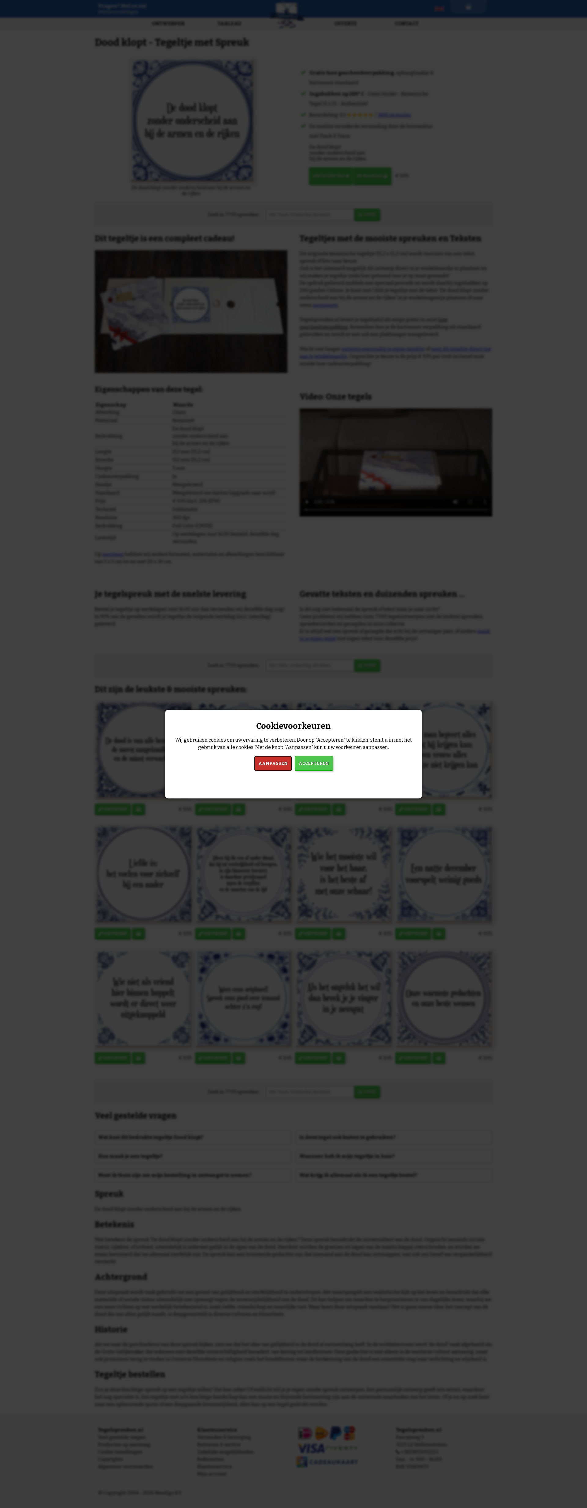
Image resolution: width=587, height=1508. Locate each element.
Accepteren (314, 763)
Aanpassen (273, 763)
